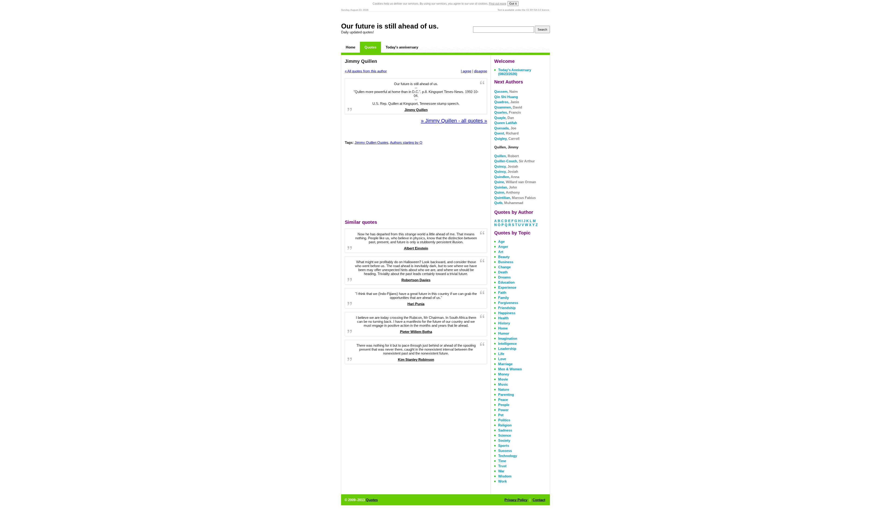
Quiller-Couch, (514, 161)
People (503, 405)
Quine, (515, 182)
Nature (503, 389)
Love (502, 359)
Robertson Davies (415, 280)
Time (502, 461)
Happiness (506, 313)
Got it (513, 3)
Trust (502, 466)
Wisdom (504, 476)
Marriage (505, 364)
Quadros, (506, 102)
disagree (480, 71)
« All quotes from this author (366, 71)
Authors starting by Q (406, 142)
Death (503, 272)
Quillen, (506, 156)
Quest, (506, 133)
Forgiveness (508, 303)
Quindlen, (506, 177)
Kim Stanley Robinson (416, 359)
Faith (502, 292)
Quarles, (507, 112)
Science (504, 435)
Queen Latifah (505, 123)
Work (502, 481)
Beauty (504, 257)
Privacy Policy (515, 500)
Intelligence (507, 343)
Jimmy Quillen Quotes (371, 142)
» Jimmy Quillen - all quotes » (454, 121)
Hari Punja (415, 304)
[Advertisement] (416, 183)
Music (503, 384)
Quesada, (505, 128)
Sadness (505, 430)
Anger (503, 247)
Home (350, 47)
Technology (507, 456)
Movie (503, 379)
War (501, 471)
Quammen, (508, 107)
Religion (505, 425)
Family (503, 298)
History (504, 323)
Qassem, (506, 91)
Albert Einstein (416, 248)
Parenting (506, 395)
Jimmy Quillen (416, 110)
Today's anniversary (402, 47)
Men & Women (510, 369)
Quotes (370, 47)
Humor (503, 333)
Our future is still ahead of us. (390, 26)
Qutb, (508, 203)
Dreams (504, 277)
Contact (539, 500)
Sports (503, 446)
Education (506, 282)
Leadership (507, 349)
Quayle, (504, 118)
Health (503, 318)
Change (504, 267)
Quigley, (507, 139)
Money (503, 374)
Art (500, 252)
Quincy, (506, 166)
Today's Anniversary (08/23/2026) (514, 72)
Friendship (507, 308)
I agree (466, 71)
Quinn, (507, 192)
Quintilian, (515, 198)
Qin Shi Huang (506, 97)
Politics (504, 420)
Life (501, 354)
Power (503, 410)
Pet (501, 415)
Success (505, 451)
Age (501, 241)
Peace (503, 400)
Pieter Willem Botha (416, 332)
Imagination (507, 338)
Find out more (497, 3)
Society (504, 440)
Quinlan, (505, 187)
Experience (507, 287)
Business (505, 262)
